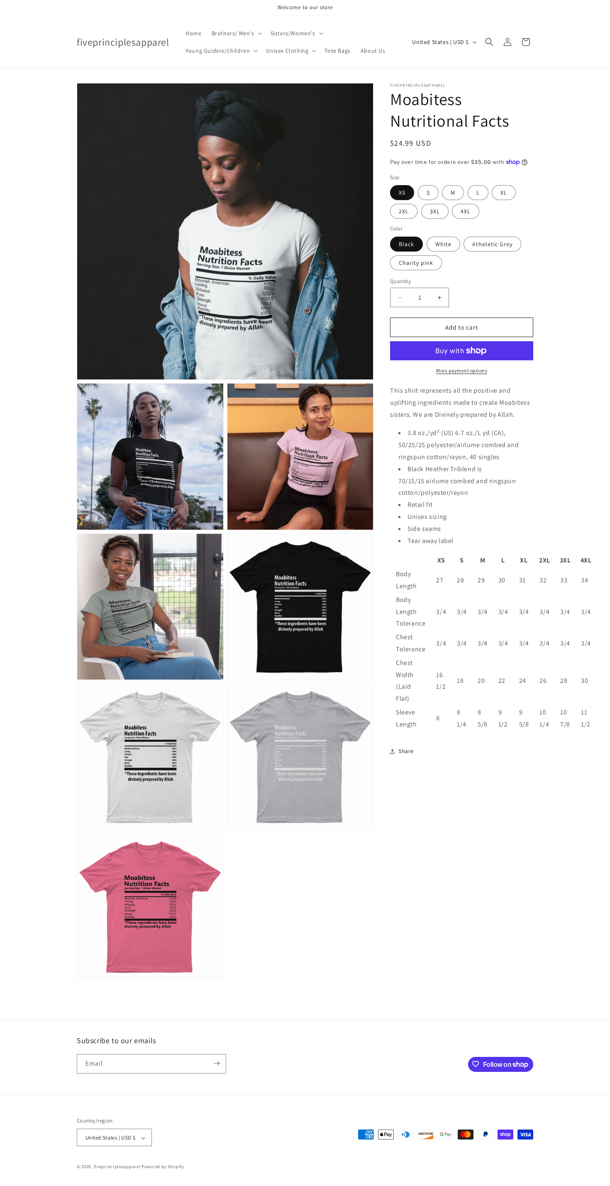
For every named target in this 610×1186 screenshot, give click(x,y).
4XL (466, 211)
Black (406, 244)
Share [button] (406, 751)
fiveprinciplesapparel (117, 1167)
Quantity (400, 281)
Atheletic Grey (492, 244)
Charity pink (416, 263)
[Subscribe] (216, 1063)
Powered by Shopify (163, 1167)
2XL (404, 211)
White (443, 244)
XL (503, 192)
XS (402, 192)
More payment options (461, 370)
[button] (236, 33)
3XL (435, 211)
